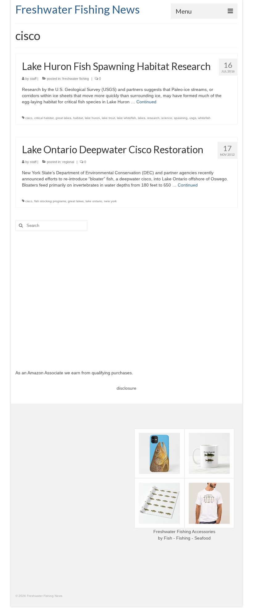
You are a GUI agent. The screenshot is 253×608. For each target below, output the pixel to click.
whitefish (204, 118)
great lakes (63, 118)
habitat (78, 118)
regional (68, 162)
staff (33, 78)
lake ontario (93, 201)
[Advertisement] (126, 296)
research (153, 118)
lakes (141, 118)
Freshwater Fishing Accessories (184, 531)
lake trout (108, 118)
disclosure (126, 388)
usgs (192, 118)
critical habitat (44, 118)
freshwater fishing (75, 78)
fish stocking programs (50, 201)
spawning (181, 118)
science (166, 118)
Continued (146, 101)
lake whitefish (126, 118)
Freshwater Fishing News (77, 9)
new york (110, 201)
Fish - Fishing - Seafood (187, 538)
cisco (28, 118)
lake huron (92, 118)
